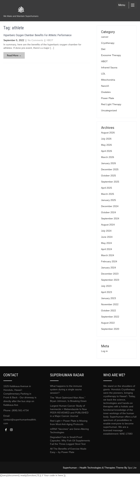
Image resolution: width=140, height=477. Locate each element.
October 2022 (108, 310)
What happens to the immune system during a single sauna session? (66, 389)
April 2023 (106, 292)
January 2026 (108, 163)
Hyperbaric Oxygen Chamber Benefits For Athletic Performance (37, 35)
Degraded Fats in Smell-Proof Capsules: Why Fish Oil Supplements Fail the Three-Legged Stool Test (70, 440)
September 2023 (110, 279)
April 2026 (106, 151)
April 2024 (106, 249)
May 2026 (106, 144)
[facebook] (6, 429)
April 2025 (106, 187)
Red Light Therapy (111, 104)
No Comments (35, 40)
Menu (121, 5)
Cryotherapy (107, 43)
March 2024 (107, 255)
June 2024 (107, 237)
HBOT (50, 40)
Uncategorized (109, 110)
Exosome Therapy (111, 55)
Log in (104, 351)
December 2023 (109, 273)
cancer (104, 36)
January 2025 (108, 200)
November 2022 (109, 304)
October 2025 (108, 175)
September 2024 (110, 218)
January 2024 (108, 267)
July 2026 (106, 138)
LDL (103, 73)
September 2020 (110, 329)
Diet (103, 49)
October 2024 (108, 212)
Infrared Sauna (109, 67)
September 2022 (110, 316)
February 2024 (109, 261)
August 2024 (108, 224)
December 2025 (109, 169)
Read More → (14, 55)
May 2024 (106, 243)
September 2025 (110, 181)
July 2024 (106, 230)
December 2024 (109, 206)
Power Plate (107, 98)
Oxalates (106, 92)
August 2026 (108, 132)
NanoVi (105, 86)
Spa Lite (132, 467)
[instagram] (11, 429)
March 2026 (107, 157)
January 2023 (108, 298)
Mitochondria (108, 79)
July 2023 (106, 286)
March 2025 (107, 194)
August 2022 (108, 322)
